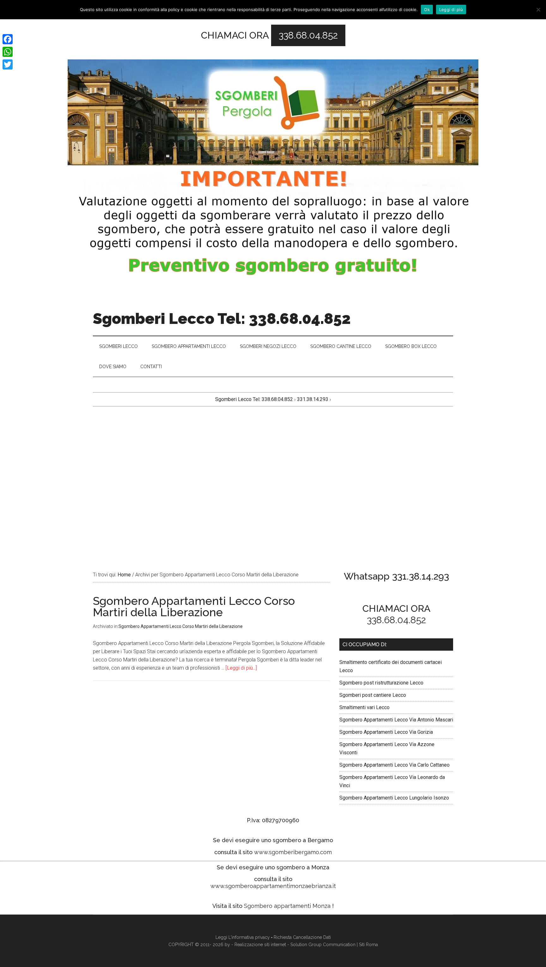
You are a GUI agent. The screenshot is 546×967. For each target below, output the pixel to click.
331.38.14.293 (313, 399)
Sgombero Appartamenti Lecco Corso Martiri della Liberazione (194, 606)
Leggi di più (451, 9)
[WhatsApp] (7, 52)
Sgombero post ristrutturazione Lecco (381, 683)
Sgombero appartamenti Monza (287, 906)
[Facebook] (7, 39)
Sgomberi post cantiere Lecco (372, 695)
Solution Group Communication (322, 944)
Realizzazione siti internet (260, 944)
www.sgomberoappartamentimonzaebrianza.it (273, 886)
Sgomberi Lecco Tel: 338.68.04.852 (222, 318)
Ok (427, 9)
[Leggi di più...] (241, 668)
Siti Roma (368, 944)
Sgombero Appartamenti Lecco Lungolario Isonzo (394, 798)
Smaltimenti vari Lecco (364, 707)
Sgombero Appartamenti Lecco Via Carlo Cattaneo (394, 765)
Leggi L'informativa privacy (242, 937)
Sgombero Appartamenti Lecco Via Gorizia (386, 732)
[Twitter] (7, 64)
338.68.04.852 (308, 35)
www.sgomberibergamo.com (293, 852)
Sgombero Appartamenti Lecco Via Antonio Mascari (396, 720)
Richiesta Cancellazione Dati (302, 937)
